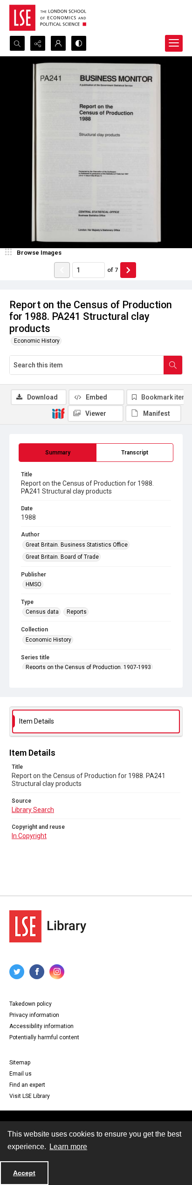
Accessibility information (41, 1026)
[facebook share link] (36, 971)
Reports (77, 612)
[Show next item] (128, 270)
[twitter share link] (16, 971)
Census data (42, 612)
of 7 (112, 269)
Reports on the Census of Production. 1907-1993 (88, 667)
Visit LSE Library (29, 1096)
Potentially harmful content (44, 1037)
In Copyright (29, 836)
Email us (20, 1073)
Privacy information (34, 1015)
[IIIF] (58, 413)
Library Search (33, 809)
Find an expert (27, 1085)
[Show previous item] (62, 270)
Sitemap (19, 1062)
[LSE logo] (47, 18)
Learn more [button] (68, 1147)
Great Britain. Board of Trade (62, 557)
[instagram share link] (56, 971)
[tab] (57, 452)
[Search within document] (173, 365)
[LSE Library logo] (47, 926)
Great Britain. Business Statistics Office (77, 545)
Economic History (37, 341)
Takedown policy (30, 1004)
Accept (24, 1173)
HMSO (33, 584)
